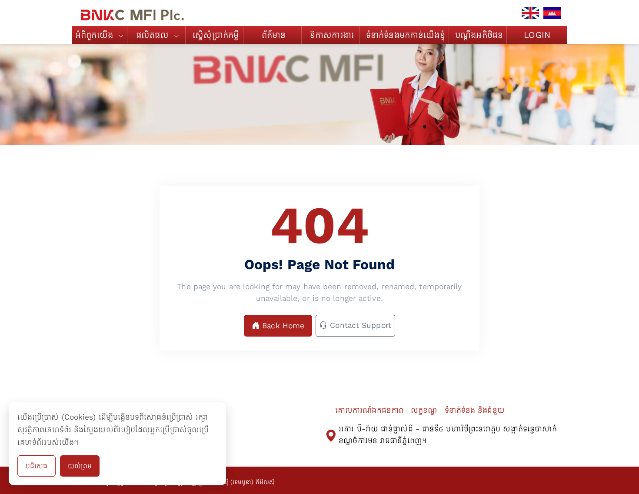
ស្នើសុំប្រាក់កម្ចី (216, 35)
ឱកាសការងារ (332, 35)
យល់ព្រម (80, 466)
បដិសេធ (36, 466)
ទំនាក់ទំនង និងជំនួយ (475, 410)
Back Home (282, 325)
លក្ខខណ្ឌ (424, 410)
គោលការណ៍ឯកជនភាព (369, 410)
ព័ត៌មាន (274, 35)
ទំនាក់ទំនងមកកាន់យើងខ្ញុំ (405, 35)
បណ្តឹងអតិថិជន (479, 35)
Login (537, 35)
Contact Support (359, 325)
